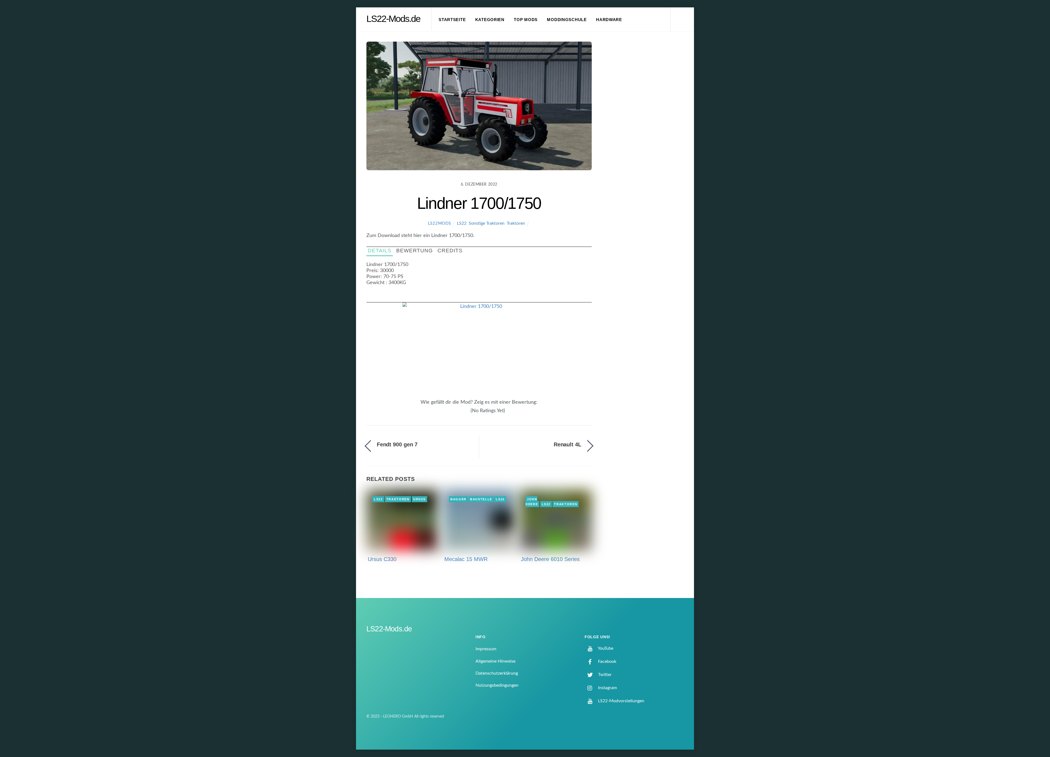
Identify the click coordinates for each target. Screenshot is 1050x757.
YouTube (605, 648)
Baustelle (481, 499)
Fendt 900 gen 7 (397, 444)
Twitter (604, 674)
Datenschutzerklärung (497, 673)
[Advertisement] (646, 132)
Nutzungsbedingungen (497, 685)
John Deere (532, 502)
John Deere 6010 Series (550, 559)
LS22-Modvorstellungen (620, 701)
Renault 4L (567, 444)
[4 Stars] (464, 413)
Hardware (609, 20)
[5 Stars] (467, 413)
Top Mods (526, 20)
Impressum (486, 649)
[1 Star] (454, 413)
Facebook (606, 661)
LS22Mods (439, 223)
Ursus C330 (382, 559)
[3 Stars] (461, 413)
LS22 (461, 223)
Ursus (419, 499)
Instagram (607, 688)
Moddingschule (567, 20)
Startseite (452, 20)
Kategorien (489, 20)
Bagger (458, 499)
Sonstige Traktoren (486, 223)
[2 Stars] (457, 413)
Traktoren (516, 223)
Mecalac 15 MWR (466, 559)
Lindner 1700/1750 (479, 203)
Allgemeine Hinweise (495, 661)
